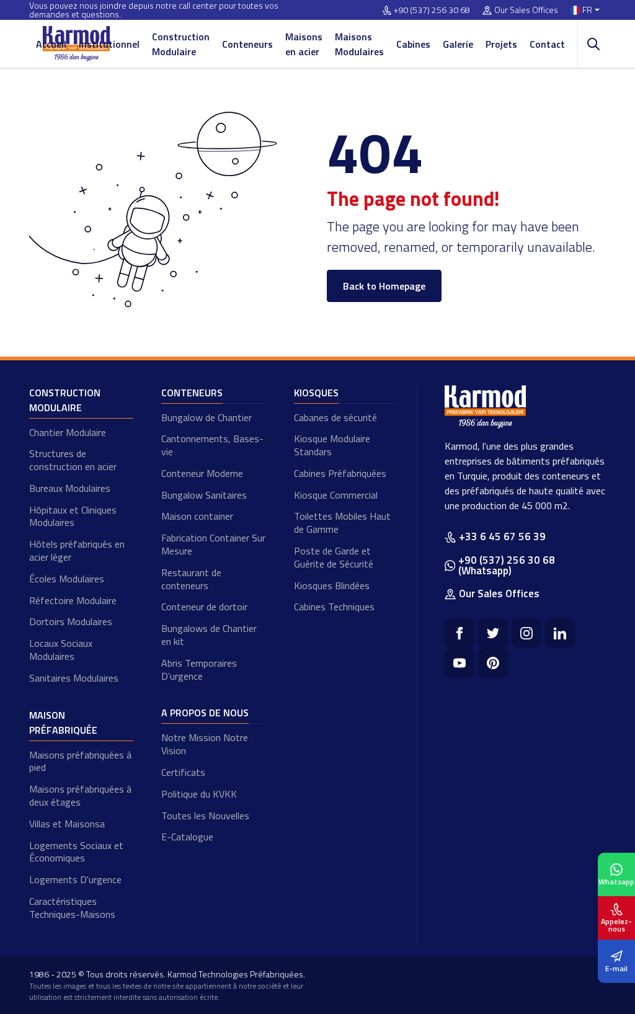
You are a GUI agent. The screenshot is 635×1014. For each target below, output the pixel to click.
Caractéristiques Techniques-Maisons (72, 908)
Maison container (197, 516)
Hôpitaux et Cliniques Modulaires (73, 516)
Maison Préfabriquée (63, 722)
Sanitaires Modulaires (73, 677)
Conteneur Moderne (202, 473)
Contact (547, 44)
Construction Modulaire (181, 44)
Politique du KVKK (199, 793)
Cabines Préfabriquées (340, 473)
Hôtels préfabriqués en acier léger (77, 550)
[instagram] (526, 633)
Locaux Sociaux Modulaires (60, 650)
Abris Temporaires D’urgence (199, 669)
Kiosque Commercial (336, 494)
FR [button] (587, 10)
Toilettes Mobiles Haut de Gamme (342, 522)
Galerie (458, 44)
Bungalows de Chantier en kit (209, 635)
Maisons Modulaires (359, 44)
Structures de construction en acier (73, 460)
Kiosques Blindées (332, 585)
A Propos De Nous (205, 712)
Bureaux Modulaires (69, 488)
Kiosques (316, 392)
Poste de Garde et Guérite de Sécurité (333, 557)
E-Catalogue (187, 836)
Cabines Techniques (334, 606)
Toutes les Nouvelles (205, 815)
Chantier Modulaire (67, 432)
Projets (501, 44)
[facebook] (459, 633)
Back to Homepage (384, 285)
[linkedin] (560, 633)
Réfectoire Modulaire (73, 600)
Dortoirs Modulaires (70, 621)
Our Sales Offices (526, 10)
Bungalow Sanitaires (204, 494)
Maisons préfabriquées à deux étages (80, 795)
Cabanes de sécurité (335, 417)
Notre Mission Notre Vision (204, 744)
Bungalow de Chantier (206, 417)
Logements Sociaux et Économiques (76, 852)
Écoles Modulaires (66, 578)
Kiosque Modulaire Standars (332, 445)
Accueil (51, 44)
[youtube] (459, 663)
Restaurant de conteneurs (191, 579)
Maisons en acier (303, 44)
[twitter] (493, 633)
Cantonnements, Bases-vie (212, 445)
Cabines (413, 44)
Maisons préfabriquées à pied (80, 761)
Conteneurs (247, 44)
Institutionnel (109, 44)
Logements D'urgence (75, 879)
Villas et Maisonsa (67, 823)
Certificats (183, 772)
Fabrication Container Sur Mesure (213, 544)
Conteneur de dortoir (204, 606)
